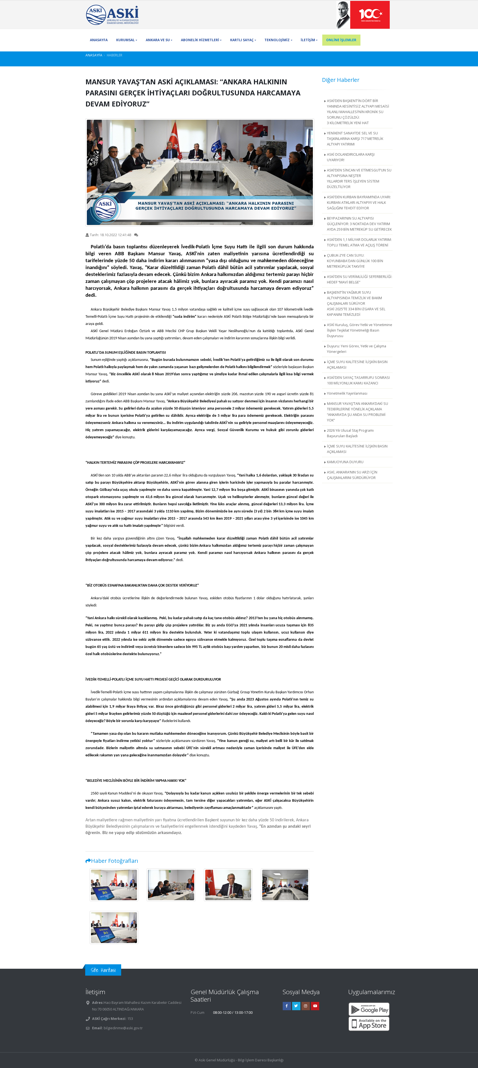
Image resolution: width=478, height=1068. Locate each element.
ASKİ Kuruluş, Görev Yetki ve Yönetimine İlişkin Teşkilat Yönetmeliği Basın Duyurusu (359, 330)
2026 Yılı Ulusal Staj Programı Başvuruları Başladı (350, 433)
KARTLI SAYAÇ (242, 40)
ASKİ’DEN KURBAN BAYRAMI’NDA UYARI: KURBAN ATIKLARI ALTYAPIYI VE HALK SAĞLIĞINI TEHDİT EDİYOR (359, 202)
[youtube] (315, 1006)
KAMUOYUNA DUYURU (345, 462)
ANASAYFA (99, 40)
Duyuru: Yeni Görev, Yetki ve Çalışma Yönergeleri (356, 349)
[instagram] (306, 1006)
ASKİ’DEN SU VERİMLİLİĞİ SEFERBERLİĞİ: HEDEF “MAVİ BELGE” (359, 279)
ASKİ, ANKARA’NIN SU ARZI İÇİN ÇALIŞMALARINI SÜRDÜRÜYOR (352, 475)
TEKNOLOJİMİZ (277, 40)
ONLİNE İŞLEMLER (341, 40)
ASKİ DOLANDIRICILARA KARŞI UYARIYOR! (351, 157)
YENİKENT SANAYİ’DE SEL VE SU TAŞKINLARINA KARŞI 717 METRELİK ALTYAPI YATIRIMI (355, 139)
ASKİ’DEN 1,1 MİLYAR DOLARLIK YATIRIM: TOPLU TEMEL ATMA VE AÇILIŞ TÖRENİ (359, 242)
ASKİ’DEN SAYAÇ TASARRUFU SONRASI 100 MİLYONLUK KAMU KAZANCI (358, 380)
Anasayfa (93, 55)
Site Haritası (103, 970)
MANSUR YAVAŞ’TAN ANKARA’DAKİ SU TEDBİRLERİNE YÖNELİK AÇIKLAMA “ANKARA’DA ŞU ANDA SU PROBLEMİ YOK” (357, 412)
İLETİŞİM (308, 40)
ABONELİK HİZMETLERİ (200, 40)
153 (129, 1018)
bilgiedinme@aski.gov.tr (123, 1028)
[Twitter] (296, 1006)
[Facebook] (287, 1006)
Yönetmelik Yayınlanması (347, 393)
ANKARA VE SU (158, 40)
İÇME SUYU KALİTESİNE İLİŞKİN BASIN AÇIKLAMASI (357, 365)
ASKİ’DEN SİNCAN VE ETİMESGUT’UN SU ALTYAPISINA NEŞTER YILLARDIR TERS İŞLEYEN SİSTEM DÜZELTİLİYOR (359, 178)
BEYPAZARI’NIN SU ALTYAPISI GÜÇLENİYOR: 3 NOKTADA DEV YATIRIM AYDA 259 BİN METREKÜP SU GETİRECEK (359, 224)
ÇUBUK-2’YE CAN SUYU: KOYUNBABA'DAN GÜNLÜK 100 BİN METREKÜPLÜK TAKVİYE (355, 261)
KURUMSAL (125, 40)
